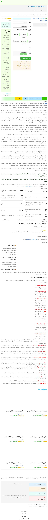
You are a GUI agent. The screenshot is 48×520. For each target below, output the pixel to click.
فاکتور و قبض (41, 10)
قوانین (39, 506)
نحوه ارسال (30, 506)
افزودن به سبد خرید (26, 58)
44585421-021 (38, 484)
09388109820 (23, 66)
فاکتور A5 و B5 (35, 10)
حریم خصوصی (35, 506)
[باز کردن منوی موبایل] (46, 2)
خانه (45, 10)
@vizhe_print (41, 499)
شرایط (17, 497)
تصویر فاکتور (24, 52)
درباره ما (45, 506)
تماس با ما (42, 506)
